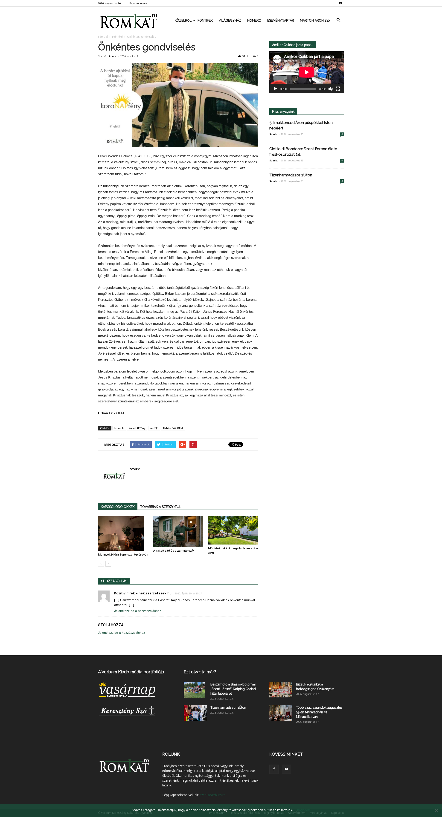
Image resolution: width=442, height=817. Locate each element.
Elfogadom (303, 810)
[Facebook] (332, 3)
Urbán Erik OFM (173, 428)
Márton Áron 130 (315, 20)
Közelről (183, 20)
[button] (338, 20)
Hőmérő (254, 20)
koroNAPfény (137, 428)
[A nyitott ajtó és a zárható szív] (178, 531)
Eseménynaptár (280, 20)
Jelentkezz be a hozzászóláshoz (137, 611)
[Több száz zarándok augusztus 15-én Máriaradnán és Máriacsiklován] (280, 713)
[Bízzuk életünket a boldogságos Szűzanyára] (280, 689)
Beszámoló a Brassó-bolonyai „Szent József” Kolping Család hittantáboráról (233, 688)
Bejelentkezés (138, 3)
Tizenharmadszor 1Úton (290, 175)
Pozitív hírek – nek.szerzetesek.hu (143, 593)
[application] (306, 72)
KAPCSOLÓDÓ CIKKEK (118, 507)
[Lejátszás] (275, 88)
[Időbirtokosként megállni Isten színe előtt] (233, 530)
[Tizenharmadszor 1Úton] (195, 713)
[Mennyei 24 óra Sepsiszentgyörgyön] (123, 533)
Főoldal (103, 37)
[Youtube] (340, 3)
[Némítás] (330, 88)
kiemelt (119, 428)
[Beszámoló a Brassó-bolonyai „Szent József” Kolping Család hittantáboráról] (194, 690)
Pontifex (205, 20)
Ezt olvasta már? (200, 671)
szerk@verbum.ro (213, 795)
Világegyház (230, 20)
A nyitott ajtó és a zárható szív (173, 550)
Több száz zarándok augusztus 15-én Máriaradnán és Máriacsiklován (319, 712)
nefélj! (154, 428)
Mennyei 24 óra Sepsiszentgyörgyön (123, 554)
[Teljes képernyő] (338, 88)
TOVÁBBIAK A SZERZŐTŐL (160, 507)
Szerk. (112, 56)
